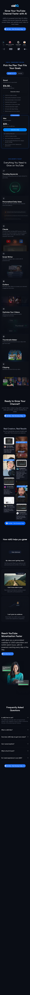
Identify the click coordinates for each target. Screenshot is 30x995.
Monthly (20, 73)
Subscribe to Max (15, 129)
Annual (11, 73)
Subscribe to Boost (15, 91)
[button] (9, 445)
